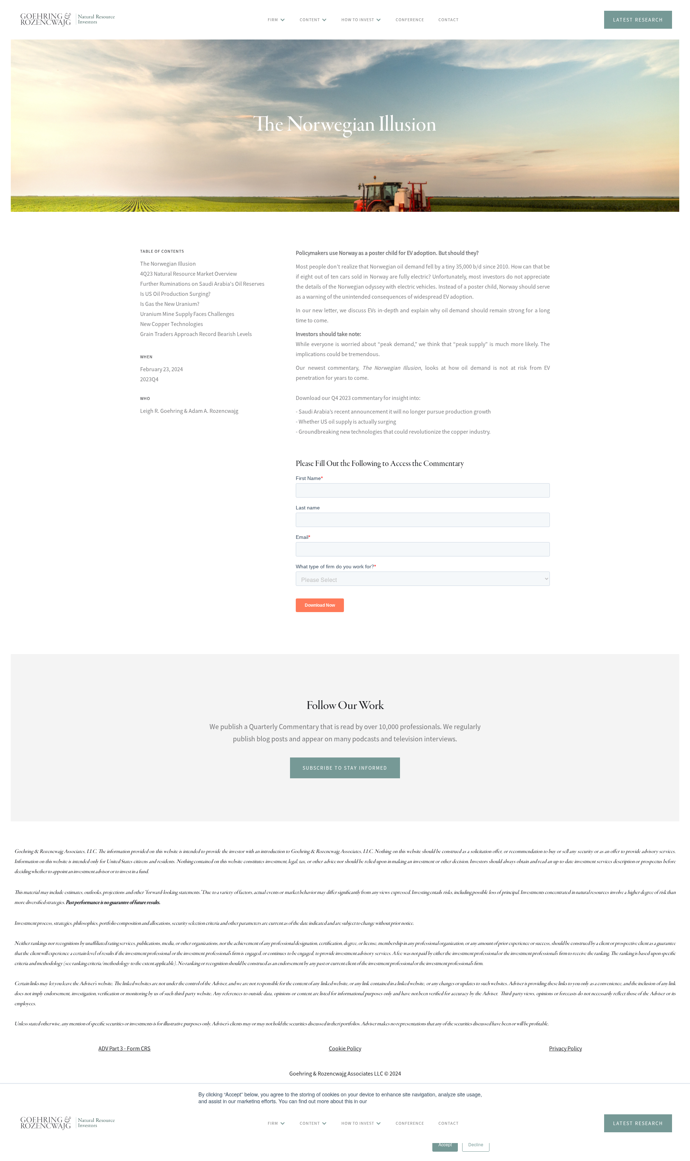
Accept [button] (445, 1144)
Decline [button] (475, 1144)
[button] (277, 20)
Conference (410, 19)
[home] (68, 20)
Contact (448, 19)
